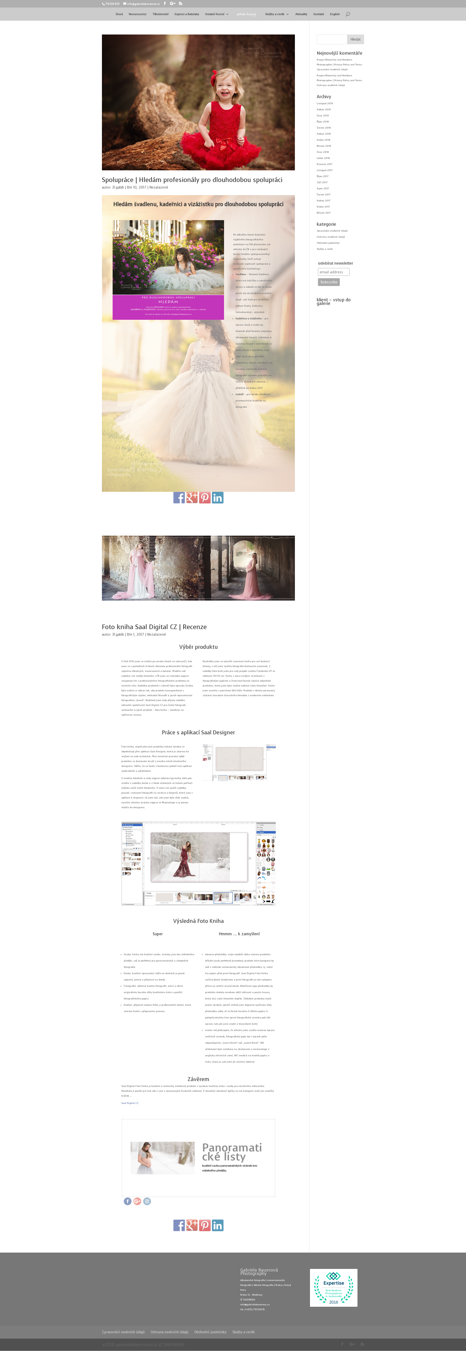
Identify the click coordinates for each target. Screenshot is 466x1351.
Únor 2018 (323, 152)
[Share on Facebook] (179, 497)
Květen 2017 (323, 200)
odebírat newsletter (335, 263)
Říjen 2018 (323, 121)
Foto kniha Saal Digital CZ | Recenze (154, 627)
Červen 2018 (324, 127)
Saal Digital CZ (129, 1103)
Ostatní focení (214, 14)
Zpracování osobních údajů (332, 69)
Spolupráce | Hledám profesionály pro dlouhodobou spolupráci (192, 180)
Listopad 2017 (325, 170)
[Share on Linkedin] (218, 497)
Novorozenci (137, 14)
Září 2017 (322, 182)
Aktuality (301, 14)
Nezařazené (158, 187)
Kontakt (318, 14)
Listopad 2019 (325, 103)
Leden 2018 (323, 158)
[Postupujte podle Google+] (137, 1201)
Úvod (119, 14)
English (335, 14)
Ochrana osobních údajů (331, 85)
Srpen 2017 (323, 188)
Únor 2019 (323, 115)
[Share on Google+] (192, 497)
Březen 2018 (324, 145)
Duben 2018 (323, 139)
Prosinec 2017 (324, 164)
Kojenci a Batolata (187, 14)
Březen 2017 (324, 212)
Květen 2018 (324, 133)
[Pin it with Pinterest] (205, 497)
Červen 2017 (323, 194)
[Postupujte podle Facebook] (128, 1201)
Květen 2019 (324, 109)
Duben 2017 (323, 206)
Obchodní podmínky (328, 242)
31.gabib (118, 187)
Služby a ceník (274, 14)
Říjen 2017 (322, 176)
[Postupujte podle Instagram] (147, 1201)
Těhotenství (160, 14)
